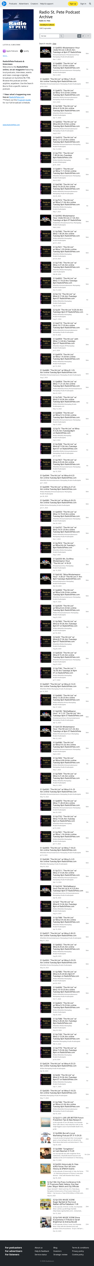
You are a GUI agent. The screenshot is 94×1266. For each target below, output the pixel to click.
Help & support (46, 3)
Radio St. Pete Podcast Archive (59, 14)
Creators (34, 3)
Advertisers (24, 3)
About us (39, 1247)
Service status (41, 1254)
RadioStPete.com (16, 97)
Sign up (73, 3)
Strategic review (60, 1254)
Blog (55, 1247)
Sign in (83, 3)
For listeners (12, 1254)
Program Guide (24, 100)
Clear (54, 44)
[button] (90, 3)
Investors (57, 1251)
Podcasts (13, 3)
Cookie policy (78, 1254)
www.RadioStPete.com (11, 125)
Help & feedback (42, 1251)
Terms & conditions (80, 1247)
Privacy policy (78, 1251)
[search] (61, 36)
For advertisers (13, 1251)
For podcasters (13, 1247)
